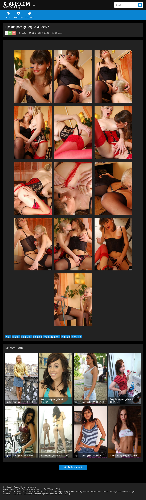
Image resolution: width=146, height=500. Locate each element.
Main (8, 17)
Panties (65, 336)
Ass (8, 336)
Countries (29, 17)
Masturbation (51, 336)
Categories (18, 17)
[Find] (140, 5)
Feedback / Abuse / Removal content (19, 487)
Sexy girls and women (17, 5)
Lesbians (26, 336)
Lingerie (37, 336)
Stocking (77, 336)
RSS (58, 489)
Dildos (15, 336)
